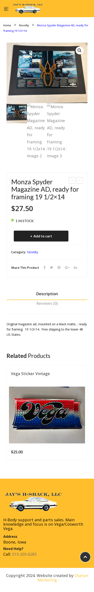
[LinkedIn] (75, 267)
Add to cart (42, 236)
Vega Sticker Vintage (30, 373)
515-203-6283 (24, 554)
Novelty (24, 25)
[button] (80, 50)
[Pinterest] (59, 267)
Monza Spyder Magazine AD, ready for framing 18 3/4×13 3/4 (80, 181)
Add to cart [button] (81, 451)
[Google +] (67, 267)
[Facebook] (44, 267)
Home (7, 25)
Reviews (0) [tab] (47, 303)
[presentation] (6, 415)
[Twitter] (51, 267)
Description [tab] (47, 293)
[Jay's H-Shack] (28, 8)
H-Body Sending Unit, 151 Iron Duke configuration (72, 181)
